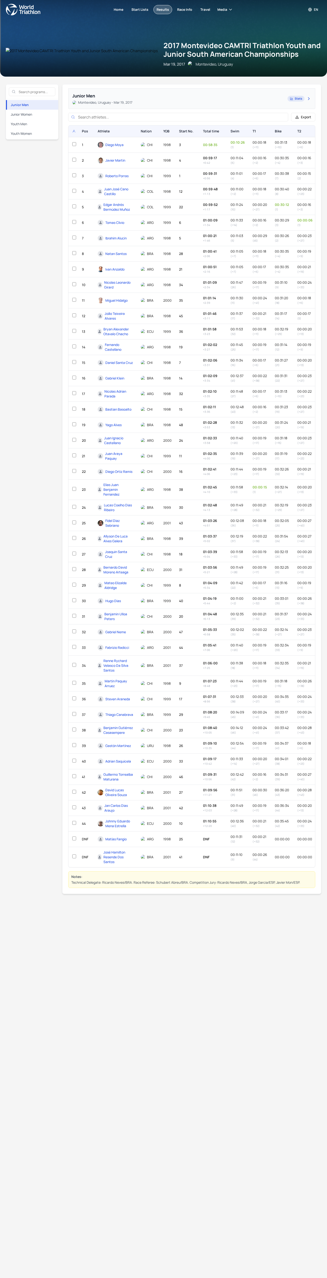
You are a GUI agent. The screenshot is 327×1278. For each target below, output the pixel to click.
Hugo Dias (113, 601)
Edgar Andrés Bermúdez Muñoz (116, 207)
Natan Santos (116, 253)
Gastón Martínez (118, 745)
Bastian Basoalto (118, 409)
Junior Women (21, 114)
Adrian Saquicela (118, 761)
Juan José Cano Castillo (116, 191)
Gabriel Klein (114, 378)
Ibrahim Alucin (116, 238)
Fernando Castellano (113, 347)
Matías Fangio (116, 839)
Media (222, 9)
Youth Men (19, 124)
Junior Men (20, 104)
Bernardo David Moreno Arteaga (115, 569)
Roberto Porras (117, 176)
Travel (205, 9)
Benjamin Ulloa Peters (115, 616)
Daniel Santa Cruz (119, 362)
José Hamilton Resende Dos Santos (114, 857)
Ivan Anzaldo (114, 269)
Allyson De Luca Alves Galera (115, 538)
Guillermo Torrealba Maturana (118, 776)
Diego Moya (114, 144)
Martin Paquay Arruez (116, 683)
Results (163, 9)
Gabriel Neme (115, 632)
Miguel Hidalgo (116, 300)
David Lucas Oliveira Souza (116, 792)
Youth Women (21, 133)
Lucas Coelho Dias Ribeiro (118, 507)
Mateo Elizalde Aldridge (115, 585)
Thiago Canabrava (119, 714)
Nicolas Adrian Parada (115, 393)
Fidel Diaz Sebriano (112, 523)
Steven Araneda (117, 699)
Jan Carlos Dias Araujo (116, 808)
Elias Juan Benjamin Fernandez (111, 489)
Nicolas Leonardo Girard (117, 284)
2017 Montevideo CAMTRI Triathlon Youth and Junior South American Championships (242, 49)
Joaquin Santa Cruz (116, 554)
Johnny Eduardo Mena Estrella (117, 823)
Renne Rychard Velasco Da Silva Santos (115, 665)
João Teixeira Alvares (115, 316)
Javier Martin (115, 160)
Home (118, 9)
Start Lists (139, 9)
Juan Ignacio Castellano (113, 440)
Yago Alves (113, 425)
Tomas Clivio (114, 222)
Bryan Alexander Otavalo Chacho (116, 331)
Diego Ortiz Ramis (118, 471)
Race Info (184, 9)
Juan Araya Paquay (113, 456)
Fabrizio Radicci (117, 647)
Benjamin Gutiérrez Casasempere (118, 730)
